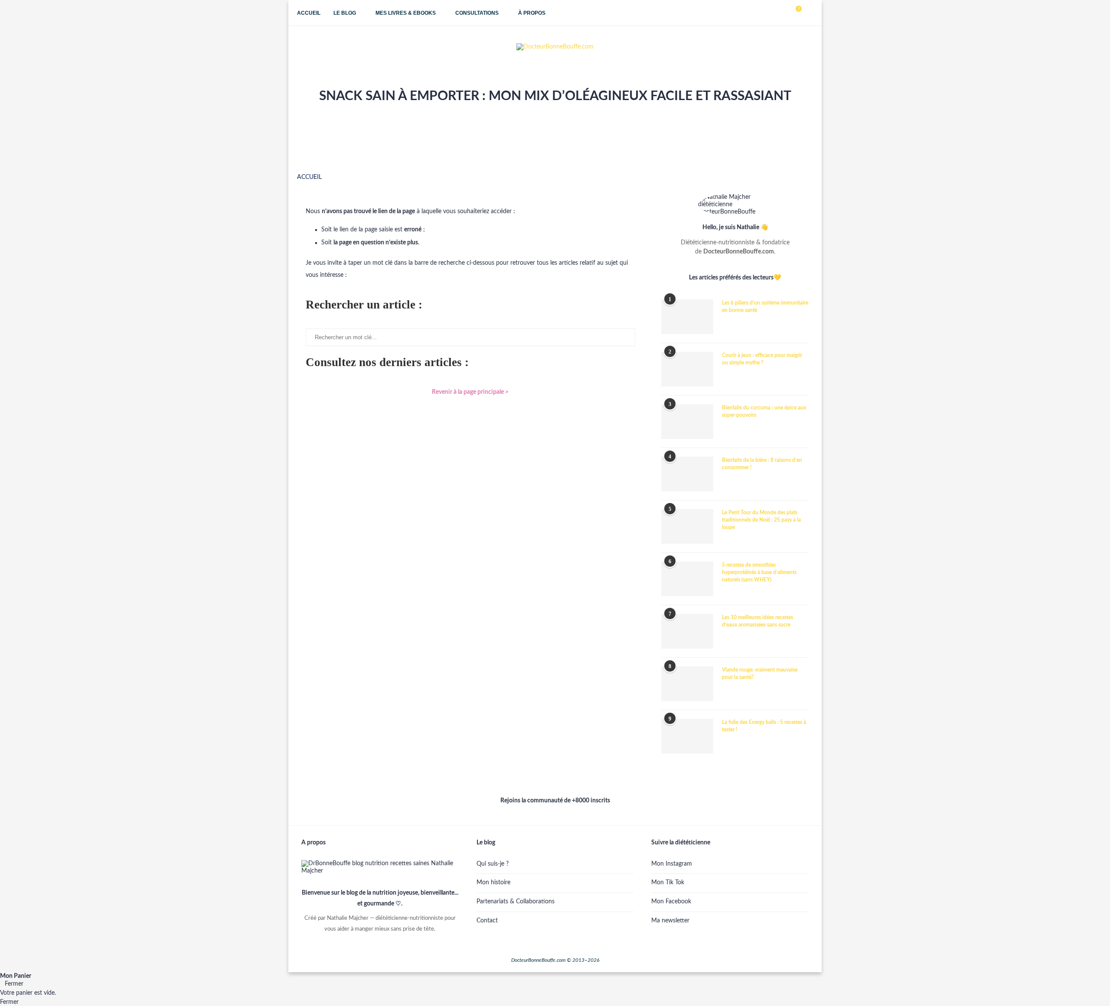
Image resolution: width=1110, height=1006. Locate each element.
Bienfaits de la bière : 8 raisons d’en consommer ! (762, 464)
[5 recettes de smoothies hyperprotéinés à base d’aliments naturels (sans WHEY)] (687, 578)
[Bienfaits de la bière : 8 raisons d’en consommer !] (687, 474)
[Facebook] (756, 13)
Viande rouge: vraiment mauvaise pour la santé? (759, 673)
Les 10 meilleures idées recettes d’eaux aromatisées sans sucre (757, 621)
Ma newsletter (670, 921)
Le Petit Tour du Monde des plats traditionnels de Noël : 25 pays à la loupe (761, 520)
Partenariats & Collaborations (516, 902)
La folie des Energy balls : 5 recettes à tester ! (764, 726)
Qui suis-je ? (493, 864)
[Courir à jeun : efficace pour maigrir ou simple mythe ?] (687, 369)
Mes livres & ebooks (405, 13)
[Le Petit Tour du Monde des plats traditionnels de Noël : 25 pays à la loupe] (687, 526)
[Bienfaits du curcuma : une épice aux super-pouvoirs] (687, 421)
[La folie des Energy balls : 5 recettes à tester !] (687, 736)
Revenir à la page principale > (470, 392)
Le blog (344, 13)
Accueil (308, 13)
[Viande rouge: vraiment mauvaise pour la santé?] (687, 683)
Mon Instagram (671, 864)
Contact (487, 921)
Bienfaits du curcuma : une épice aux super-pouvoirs (764, 411)
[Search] (808, 13)
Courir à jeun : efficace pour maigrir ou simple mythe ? (762, 359)
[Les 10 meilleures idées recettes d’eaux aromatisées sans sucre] (687, 631)
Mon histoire (493, 882)
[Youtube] (774, 13)
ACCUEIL (309, 177)
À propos (531, 13)
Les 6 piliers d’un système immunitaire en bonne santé (765, 306)
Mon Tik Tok (667, 882)
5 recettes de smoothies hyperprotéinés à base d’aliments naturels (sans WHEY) (759, 572)
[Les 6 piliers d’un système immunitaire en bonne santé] (687, 316)
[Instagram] (765, 13)
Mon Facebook (671, 902)
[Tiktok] (783, 13)
